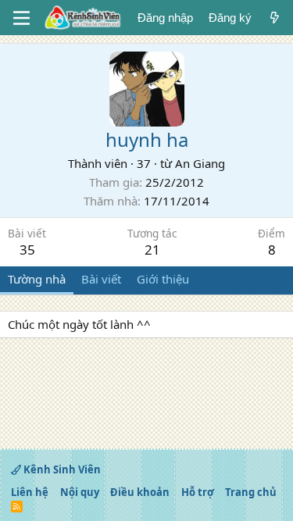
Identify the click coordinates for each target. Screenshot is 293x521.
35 (27, 250)
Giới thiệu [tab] (163, 279)
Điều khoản (140, 492)
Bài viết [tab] (101, 279)
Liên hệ (29, 492)
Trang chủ (251, 492)
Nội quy (79, 492)
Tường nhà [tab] (37, 279)
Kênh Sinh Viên (61, 469)
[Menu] (21, 18)
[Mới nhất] (274, 17)
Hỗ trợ (197, 492)
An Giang (200, 163)
